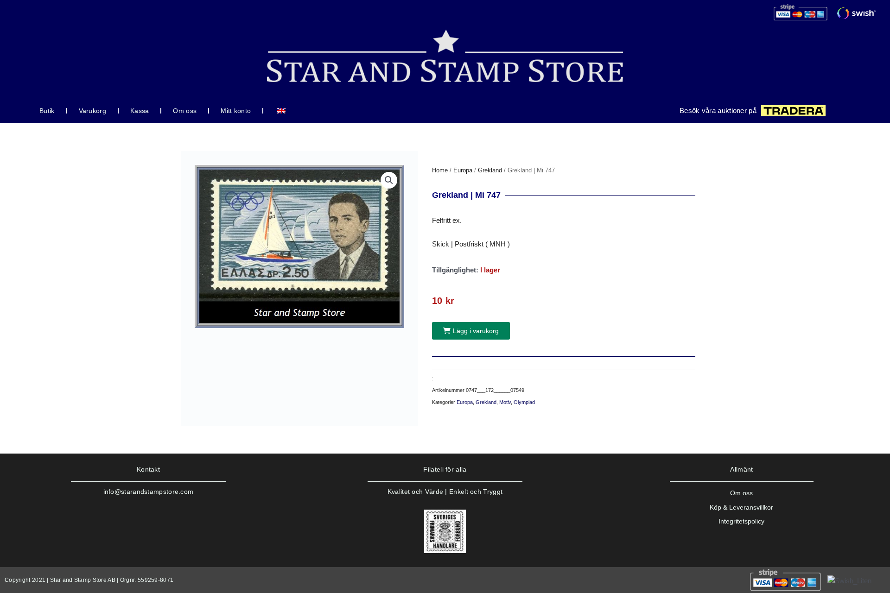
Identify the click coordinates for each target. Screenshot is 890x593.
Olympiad (524, 402)
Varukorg (92, 110)
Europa (462, 170)
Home (440, 170)
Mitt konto (236, 110)
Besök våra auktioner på (718, 110)
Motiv (505, 402)
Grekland (490, 170)
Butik (47, 110)
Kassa (139, 110)
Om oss (185, 110)
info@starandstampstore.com (148, 491)
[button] (389, 180)
